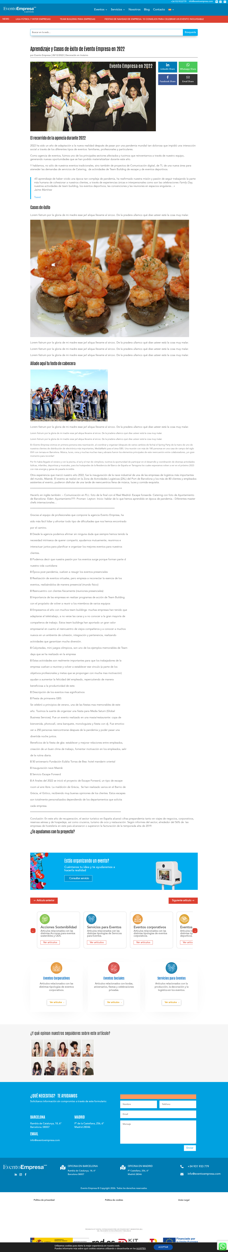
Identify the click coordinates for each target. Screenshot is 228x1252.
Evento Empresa (42, 55)
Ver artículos (50, 942)
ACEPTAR (163, 1247)
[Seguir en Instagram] (20, 1174)
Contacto (159, 9)
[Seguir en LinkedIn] (15, 1174)
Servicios (116, 9)
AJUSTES (141, 1249)
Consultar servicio (79, 878)
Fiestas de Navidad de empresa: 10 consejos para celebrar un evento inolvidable (109, 19)
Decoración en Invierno (76, 55)
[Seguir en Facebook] (25, 1174)
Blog (147, 9)
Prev (33, 930)
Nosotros (135, 9)
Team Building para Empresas (33, 19)
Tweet (37, 197)
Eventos (99, 9)
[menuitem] (171, 10)
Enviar (189, 1148)
